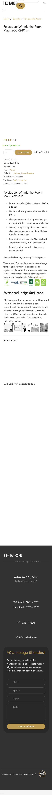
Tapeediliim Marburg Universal (11, 368)
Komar (12, 169)
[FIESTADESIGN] (12, 3)
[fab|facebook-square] (45, 556)
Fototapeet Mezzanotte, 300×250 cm (35, 504)
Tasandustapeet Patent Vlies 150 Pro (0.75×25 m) (37, 368)
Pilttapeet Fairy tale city (35, 471)
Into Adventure (27, 173)
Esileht (6, 18)
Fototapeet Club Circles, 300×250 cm (12, 472)
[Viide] (40, 10)
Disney (17, 173)
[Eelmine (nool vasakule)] (1, 793)
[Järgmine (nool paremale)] (3, 793)
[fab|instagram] (38, 556)
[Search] (20, 6)
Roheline (22, 180)
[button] (46, 3)
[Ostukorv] (48, 10)
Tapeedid (16, 18)
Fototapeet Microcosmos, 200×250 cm (36, 536)
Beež (15, 180)
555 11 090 (26, 623)
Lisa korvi (23, 152)
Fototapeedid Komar (32, 18)
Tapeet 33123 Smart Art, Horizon (12, 504)
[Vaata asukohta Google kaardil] (26, 586)
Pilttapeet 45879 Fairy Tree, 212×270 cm (13, 536)
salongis (39, 277)
